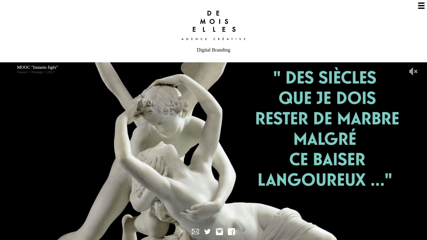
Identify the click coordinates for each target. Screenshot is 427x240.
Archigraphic (400, 26)
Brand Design (399, 19)
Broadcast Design (394, 5)
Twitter (207, 231)
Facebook (231, 231)
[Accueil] (213, 25)
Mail (195, 231)
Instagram (219, 231)
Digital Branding (395, 12)
